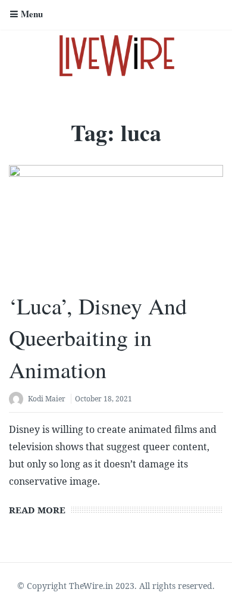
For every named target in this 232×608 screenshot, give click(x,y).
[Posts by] (18, 400)
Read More (37, 510)
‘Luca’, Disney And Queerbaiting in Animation (98, 337)
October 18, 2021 (103, 399)
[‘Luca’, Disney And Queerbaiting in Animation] (116, 222)
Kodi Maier (46, 399)
